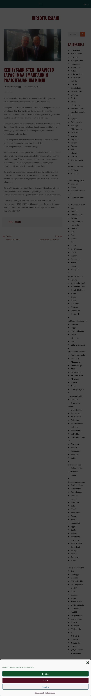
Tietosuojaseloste (39, 693)
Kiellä (45, 680)
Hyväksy (45, 674)
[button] (87, 662)
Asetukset (45, 687)
